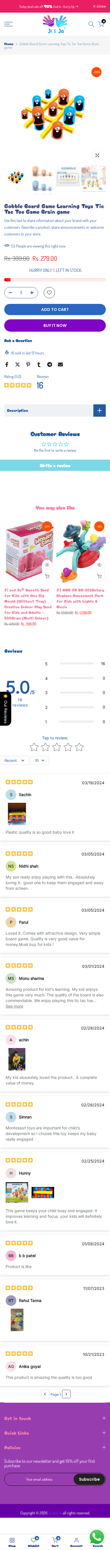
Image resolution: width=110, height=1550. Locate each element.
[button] (75, 663)
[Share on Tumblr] (38, 364)
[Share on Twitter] (17, 364)
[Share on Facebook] (6, 364)
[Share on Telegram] (49, 364)
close (101, 6)
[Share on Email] (60, 364)
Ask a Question (18, 340)
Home (9, 43)
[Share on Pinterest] (28, 364)
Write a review (55, 465)
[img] (17, 386)
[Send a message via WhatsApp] (97, 1537)
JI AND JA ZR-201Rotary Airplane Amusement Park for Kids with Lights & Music (80, 598)
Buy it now (55, 325)
